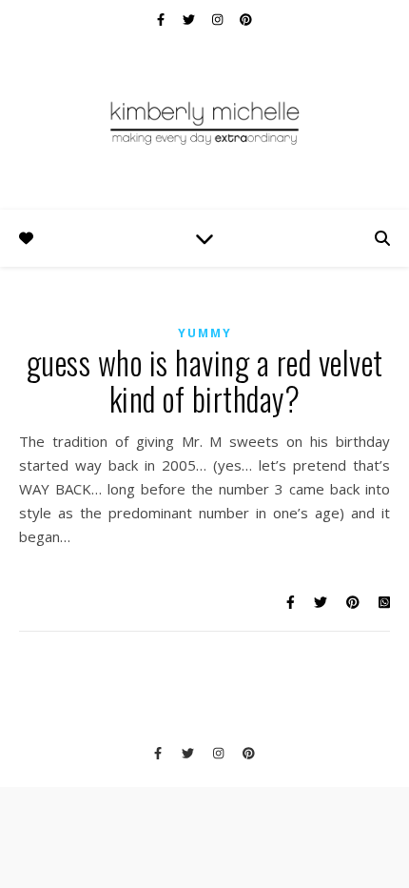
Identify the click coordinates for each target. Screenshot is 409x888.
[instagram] (218, 19)
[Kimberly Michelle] (204, 122)
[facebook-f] (162, 19)
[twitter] (190, 19)
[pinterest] (246, 19)
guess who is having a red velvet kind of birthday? (205, 380)
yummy (205, 333)
